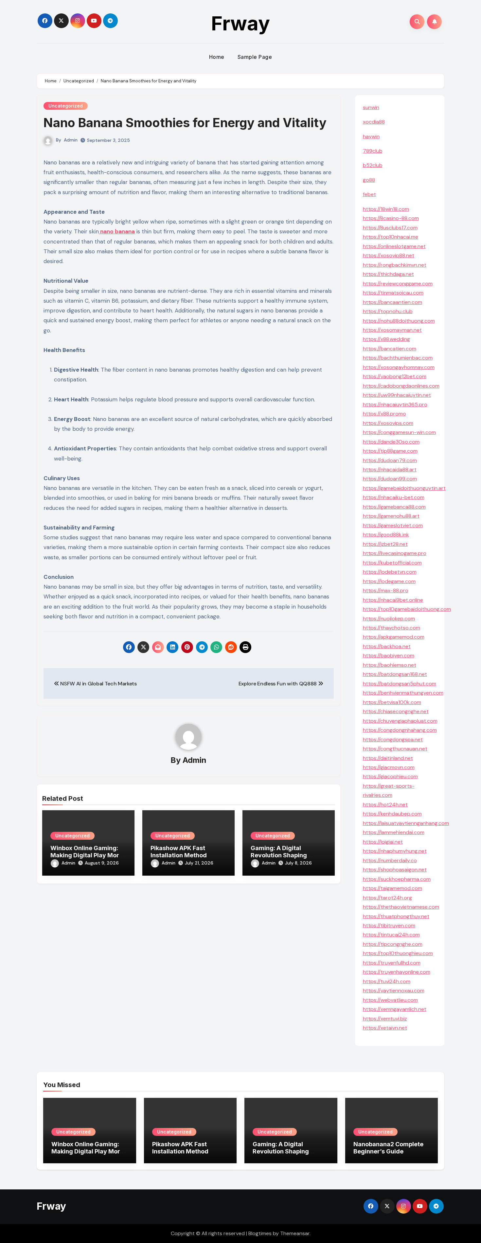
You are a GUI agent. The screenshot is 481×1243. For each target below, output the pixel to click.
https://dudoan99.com (390, 478)
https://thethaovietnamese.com (401, 906)
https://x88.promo (384, 413)
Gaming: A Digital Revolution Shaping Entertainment (279, 855)
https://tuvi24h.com (386, 981)
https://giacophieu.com (390, 776)
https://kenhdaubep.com (392, 813)
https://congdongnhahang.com (400, 730)
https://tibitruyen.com (389, 925)
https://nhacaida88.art (390, 469)
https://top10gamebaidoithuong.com (407, 609)
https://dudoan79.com (390, 460)
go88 (369, 179)
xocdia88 (374, 121)
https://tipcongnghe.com (392, 944)
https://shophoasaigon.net (395, 869)
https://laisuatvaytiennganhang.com (406, 823)
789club (373, 150)
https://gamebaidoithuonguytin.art (404, 488)
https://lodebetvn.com (390, 571)
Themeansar (295, 1233)
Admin (71, 140)
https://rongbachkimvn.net (394, 264)
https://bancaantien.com (392, 302)
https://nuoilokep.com (389, 618)
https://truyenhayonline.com (396, 971)
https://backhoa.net (387, 646)
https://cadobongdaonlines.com (401, 385)
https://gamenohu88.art (391, 515)
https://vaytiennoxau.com (393, 990)
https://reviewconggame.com (398, 283)
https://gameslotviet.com (393, 525)
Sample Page (255, 57)
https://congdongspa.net (393, 739)
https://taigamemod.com (392, 888)
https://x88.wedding (386, 339)
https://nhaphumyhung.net (395, 851)
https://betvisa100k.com (392, 702)
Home (216, 57)
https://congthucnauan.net (395, 748)
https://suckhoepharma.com (397, 879)
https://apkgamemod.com (393, 636)
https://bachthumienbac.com (398, 357)
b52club (373, 165)
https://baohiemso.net (389, 665)
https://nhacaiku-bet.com (393, 497)
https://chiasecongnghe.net (396, 711)
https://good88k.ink (386, 534)
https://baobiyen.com (388, 655)
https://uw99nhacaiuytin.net (397, 395)
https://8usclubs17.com (390, 227)
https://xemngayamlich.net (394, 1009)
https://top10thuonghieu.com (398, 953)
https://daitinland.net (388, 758)
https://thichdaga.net (388, 274)
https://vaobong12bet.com (394, 376)
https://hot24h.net (385, 804)
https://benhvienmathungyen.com (403, 692)
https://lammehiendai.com (393, 832)
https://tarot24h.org (387, 897)
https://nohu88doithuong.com (399, 320)
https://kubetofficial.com (392, 562)
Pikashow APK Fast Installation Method (179, 852)
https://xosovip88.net (388, 255)
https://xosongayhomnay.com (399, 367)
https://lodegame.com (389, 581)
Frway (240, 23)
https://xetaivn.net (385, 1027)
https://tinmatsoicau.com (393, 292)
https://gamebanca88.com (394, 506)
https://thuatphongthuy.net (396, 916)
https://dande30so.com (391, 441)
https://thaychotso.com (391, 627)
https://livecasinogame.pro (394, 553)
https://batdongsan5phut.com (399, 683)
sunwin (371, 107)
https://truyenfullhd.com (391, 962)
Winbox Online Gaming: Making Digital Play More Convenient (86, 855)
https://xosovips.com (388, 423)
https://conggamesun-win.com (399, 432)
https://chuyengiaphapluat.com (400, 720)
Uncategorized (65, 106)
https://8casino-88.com (391, 218)
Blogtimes (260, 1233)
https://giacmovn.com (389, 767)
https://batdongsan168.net (395, 674)
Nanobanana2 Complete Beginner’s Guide (388, 1148)
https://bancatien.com (389, 348)
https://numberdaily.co (390, 860)
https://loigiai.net (383, 841)
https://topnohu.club (388, 311)
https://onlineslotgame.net (394, 246)
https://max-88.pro (385, 590)
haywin (371, 136)
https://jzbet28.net (385, 544)
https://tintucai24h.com (391, 934)
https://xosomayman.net (392, 330)
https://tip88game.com (390, 450)
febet (369, 194)
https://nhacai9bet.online (393, 599)
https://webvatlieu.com (390, 1000)
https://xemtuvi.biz (385, 1018)
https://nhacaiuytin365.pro (395, 404)
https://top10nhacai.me (390, 236)
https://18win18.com (386, 209)
